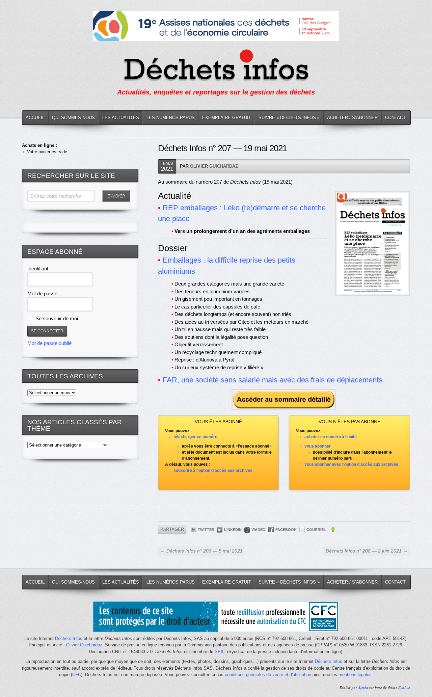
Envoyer (116, 195)
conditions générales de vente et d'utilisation (268, 674)
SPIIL (220, 651)
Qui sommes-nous (73, 117)
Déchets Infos (68, 638)
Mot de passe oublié (49, 343)
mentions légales (355, 674)
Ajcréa (363, 687)
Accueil (35, 117)
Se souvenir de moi (56, 318)
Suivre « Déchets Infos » (289, 117)
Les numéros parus (170, 117)
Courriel (316, 530)
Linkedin (233, 530)
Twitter (206, 530)
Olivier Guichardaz (214, 166)
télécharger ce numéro (195, 436)
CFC (76, 674)
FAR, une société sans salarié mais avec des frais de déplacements (272, 380)
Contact (395, 117)
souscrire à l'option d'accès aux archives (212, 470)
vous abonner (317, 446)
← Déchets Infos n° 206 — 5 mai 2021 (201, 551)
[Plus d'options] (332, 530)
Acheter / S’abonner (352, 117)
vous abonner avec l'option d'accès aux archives (351, 464)
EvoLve (404, 687)
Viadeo (258, 530)
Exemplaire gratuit (226, 117)
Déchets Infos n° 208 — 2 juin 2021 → (367, 551)
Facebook (286, 530)
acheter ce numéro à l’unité (330, 436)
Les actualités (120, 117)
